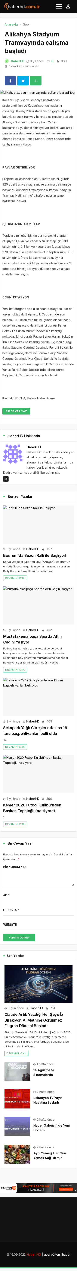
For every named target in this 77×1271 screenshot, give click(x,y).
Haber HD (34, 1254)
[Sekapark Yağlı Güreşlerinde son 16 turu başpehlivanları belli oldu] (38, 697)
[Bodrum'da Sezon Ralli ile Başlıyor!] (38, 524)
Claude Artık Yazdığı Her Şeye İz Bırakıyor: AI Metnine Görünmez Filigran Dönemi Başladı (33, 1020)
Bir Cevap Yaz (16, 411)
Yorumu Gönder (19, 937)
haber (66, 1254)
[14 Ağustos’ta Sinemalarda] (17, 1071)
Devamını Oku (15, 578)
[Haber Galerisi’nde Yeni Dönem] (17, 1126)
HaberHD (17, 61)
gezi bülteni (52, 1254)
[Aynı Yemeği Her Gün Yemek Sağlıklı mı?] (17, 1154)
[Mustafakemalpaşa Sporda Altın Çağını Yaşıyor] (38, 605)
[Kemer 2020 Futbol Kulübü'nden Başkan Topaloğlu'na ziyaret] (38, 774)
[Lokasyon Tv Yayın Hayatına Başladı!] (17, 1098)
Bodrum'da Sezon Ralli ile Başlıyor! (34, 555)
